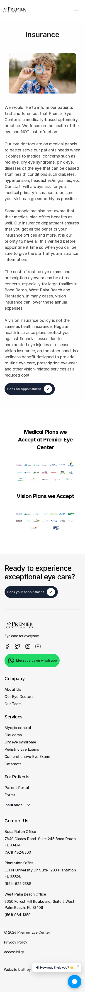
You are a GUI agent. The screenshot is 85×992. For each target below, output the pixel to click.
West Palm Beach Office (25, 894)
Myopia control (18, 727)
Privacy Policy (16, 942)
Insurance (14, 805)
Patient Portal (17, 787)
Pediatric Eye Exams (22, 749)
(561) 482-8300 (18, 852)
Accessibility (14, 952)
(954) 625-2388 (18, 883)
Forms (10, 795)
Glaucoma (13, 734)
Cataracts (13, 763)
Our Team (13, 704)
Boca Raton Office (20, 831)
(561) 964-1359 (18, 914)
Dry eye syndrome (20, 742)
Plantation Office (19, 863)
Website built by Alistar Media (28, 969)
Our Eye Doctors (19, 696)
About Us (13, 689)
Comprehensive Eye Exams (28, 756)
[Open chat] (74, 981)
